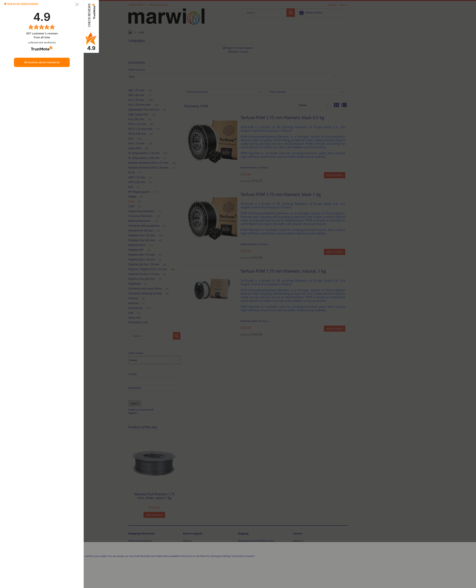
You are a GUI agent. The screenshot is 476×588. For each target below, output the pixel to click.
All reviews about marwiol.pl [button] (42, 62)
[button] (5, 4)
